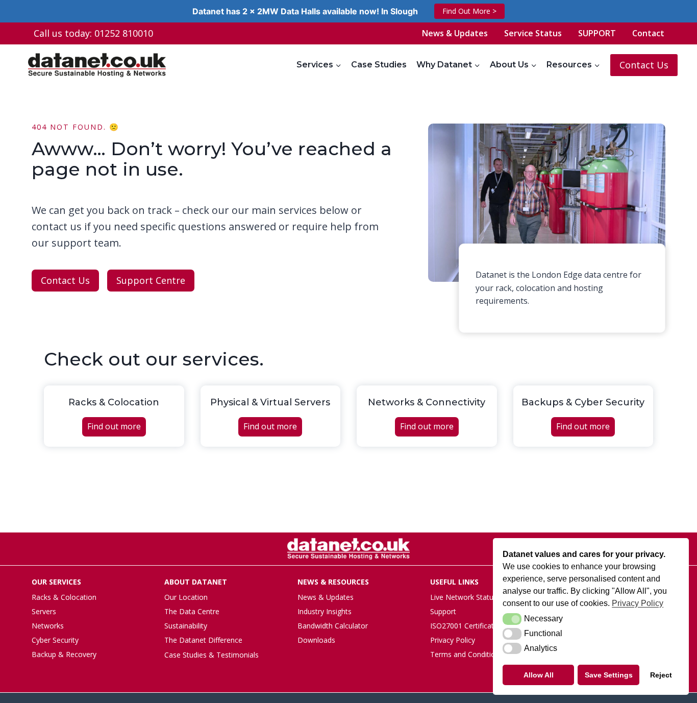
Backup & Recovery (64, 654)
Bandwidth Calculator (332, 626)
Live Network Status (463, 597)
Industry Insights (324, 611)
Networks (48, 626)
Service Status (533, 33)
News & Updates (455, 33)
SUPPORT (597, 33)
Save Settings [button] (609, 675)
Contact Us (643, 65)
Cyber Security (55, 640)
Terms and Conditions (466, 654)
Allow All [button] (539, 675)
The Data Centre (191, 611)
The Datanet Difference (203, 640)
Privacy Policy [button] (637, 603)
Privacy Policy (452, 640)
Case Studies (379, 64)
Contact (648, 33)
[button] (512, 618)
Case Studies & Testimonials (211, 655)
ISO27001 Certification (467, 626)
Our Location (186, 597)
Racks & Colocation (64, 597)
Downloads (316, 640)
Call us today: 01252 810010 (93, 33)
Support (443, 611)
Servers (44, 611)
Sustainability (185, 626)
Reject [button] (661, 675)
